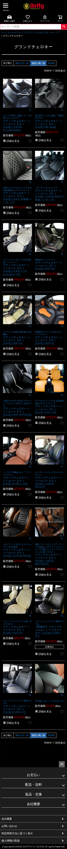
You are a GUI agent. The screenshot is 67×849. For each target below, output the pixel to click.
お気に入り (27, 21)
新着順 (51, 63)
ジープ (56, 32)
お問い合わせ (9, 826)
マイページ (45, 21)
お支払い (33, 775)
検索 (64, 26)
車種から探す (9, 21)
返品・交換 (33, 794)
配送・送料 (33, 785)
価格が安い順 (22, 63)
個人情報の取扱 (10, 840)
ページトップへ (62, 764)
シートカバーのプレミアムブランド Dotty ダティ (26, 32)
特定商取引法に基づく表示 (17, 833)
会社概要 (33, 804)
